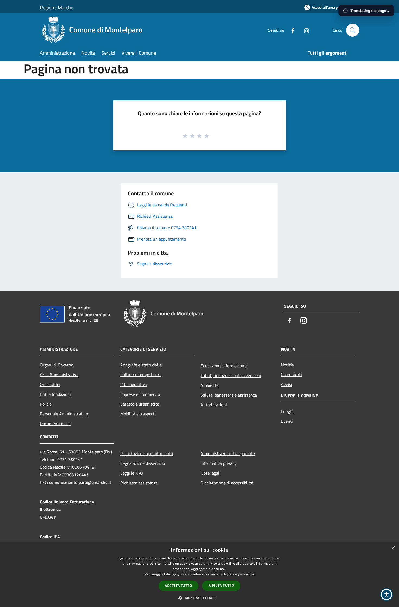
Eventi (287, 421)
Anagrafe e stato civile (141, 365)
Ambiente (209, 385)
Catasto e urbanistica (139, 404)
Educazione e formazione (223, 365)
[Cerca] (352, 30)
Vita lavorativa (133, 384)
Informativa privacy (218, 463)
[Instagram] (304, 30)
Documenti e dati (55, 423)
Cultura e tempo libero (141, 374)
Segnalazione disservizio (142, 463)
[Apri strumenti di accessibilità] (386, 594)
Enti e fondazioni (55, 394)
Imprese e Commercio (140, 394)
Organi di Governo (56, 365)
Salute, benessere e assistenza (229, 395)
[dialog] (199, 574)
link (251, 574)
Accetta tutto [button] (178, 585)
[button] (199, 597)
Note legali (210, 473)
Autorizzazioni (214, 404)
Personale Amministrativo (64, 413)
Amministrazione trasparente (228, 453)
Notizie (287, 365)
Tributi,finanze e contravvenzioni (231, 375)
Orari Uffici (50, 384)
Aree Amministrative (59, 374)
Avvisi (286, 384)
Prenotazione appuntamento (146, 453)
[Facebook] (290, 30)
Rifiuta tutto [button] (221, 585)
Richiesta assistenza (139, 483)
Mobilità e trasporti (138, 413)
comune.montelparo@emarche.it (80, 482)
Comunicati (291, 374)
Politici (46, 404)
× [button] (393, 548)
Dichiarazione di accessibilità (227, 483)
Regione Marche (56, 7)
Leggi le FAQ (131, 473)
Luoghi (287, 411)
